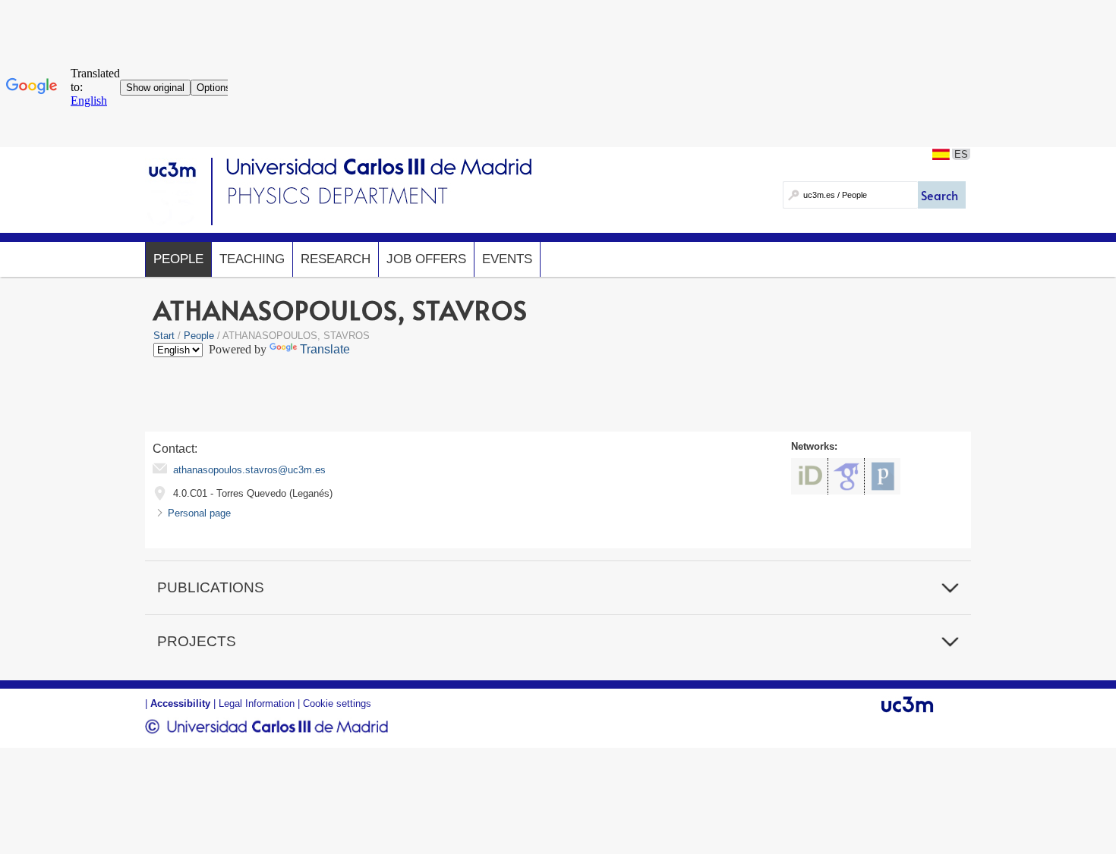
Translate (325, 349)
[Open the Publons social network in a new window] (882, 476)
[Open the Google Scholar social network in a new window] (846, 476)
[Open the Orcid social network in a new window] (809, 476)
